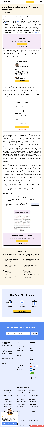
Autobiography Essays (33, 390)
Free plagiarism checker (21, 344)
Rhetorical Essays (20, 411)
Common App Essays (8, 395)
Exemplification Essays (21, 401)
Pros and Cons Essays (21, 425)
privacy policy (26, 122)
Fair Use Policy (19, 369)
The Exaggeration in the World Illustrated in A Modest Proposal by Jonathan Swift (31, 265)
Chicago (23, 199)
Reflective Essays (32, 409)
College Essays (32, 392)
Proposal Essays (20, 409)
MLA (13, 199)
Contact (31, 346)
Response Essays (20, 420)
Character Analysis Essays (20, 415)
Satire (8, 12)
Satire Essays (32, 411)
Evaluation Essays (8, 401)
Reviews (31, 350)
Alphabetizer (19, 348)
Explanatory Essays (33, 423)
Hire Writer (30, 1)
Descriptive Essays (33, 399)
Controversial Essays (33, 395)
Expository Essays (8, 404)
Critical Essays (7, 399)
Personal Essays (7, 406)
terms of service (20, 122)
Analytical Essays (7, 390)
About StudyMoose (33, 344)
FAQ (30, 352)
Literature (31, 359)
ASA (27, 199)
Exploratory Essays (33, 401)
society (23, 53)
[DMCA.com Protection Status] (32, 373)
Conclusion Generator (21, 350)
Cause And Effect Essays (9, 392)
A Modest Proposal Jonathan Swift (31, 259)
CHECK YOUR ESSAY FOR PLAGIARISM (22, 311)
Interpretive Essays (21, 418)
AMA (34, 199)
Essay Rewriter (19, 352)
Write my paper (22, 127)
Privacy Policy (19, 367)
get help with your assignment (10, 423)
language (37, 32)
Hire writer (22, 80)
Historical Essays (32, 418)
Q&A (30, 357)
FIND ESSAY (34, 333)
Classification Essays (21, 392)
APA (10, 199)
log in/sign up (21, 1)
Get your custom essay (22, 241)
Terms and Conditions (21, 365)
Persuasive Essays (20, 406)
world (20, 56)
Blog (30, 355)
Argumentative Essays (21, 390)
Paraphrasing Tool (20, 353)
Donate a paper (32, 353)
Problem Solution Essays (34, 406)
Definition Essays (20, 399)
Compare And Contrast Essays (21, 396)
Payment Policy (19, 371)
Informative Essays (21, 404)
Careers (31, 348)
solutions (18, 21)
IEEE (31, 199)
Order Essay (19, 355)
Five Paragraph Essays (34, 420)
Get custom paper (22, 44)
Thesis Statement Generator (22, 346)
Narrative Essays (32, 404)
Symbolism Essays (33, 414)
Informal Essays (20, 423)
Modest (6, 22)
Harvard (17, 199)
